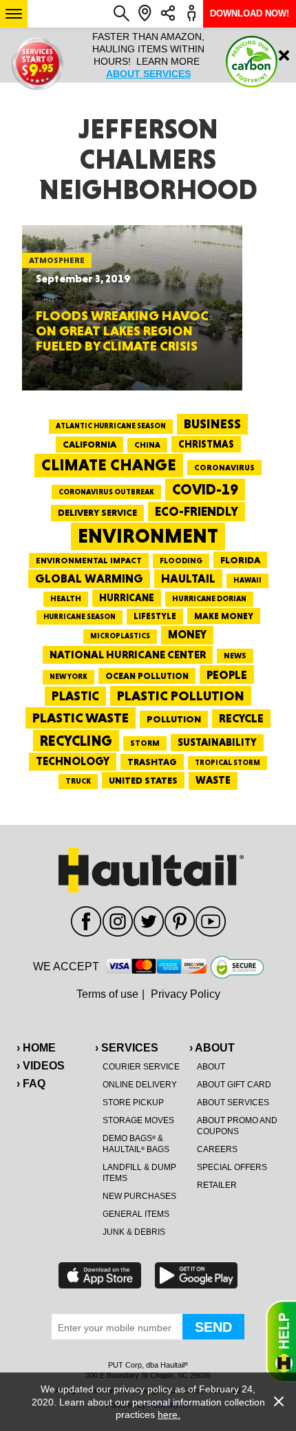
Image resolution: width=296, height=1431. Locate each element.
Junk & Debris (134, 1232)
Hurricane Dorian (209, 598)
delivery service (97, 512)
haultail (188, 578)
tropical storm (227, 762)
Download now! (249, 13)
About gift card (234, 1084)
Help (281, 1341)
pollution (174, 718)
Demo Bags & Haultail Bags (136, 1144)
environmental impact (89, 560)
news (235, 655)
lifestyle (155, 616)
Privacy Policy (185, 994)
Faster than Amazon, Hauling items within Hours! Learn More (148, 55)
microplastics (120, 635)
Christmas (206, 444)
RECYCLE (241, 718)
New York (68, 676)
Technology (72, 761)
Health (65, 598)
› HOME (36, 1048)
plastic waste (80, 717)
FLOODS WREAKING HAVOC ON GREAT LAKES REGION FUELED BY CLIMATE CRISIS (122, 330)
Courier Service (141, 1067)
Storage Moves (138, 1120)
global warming (89, 578)
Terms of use (107, 994)
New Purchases (139, 1196)
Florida (240, 559)
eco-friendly (196, 511)
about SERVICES (148, 73)
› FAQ (31, 1083)
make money (223, 616)
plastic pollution (180, 696)
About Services (233, 1102)
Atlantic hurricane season (111, 425)
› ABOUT (212, 1048)
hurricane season (79, 616)
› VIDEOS (41, 1066)
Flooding (181, 560)
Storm (145, 743)
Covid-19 (205, 489)
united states (143, 780)
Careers (217, 1149)
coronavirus (224, 467)
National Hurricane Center (128, 654)
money (187, 634)
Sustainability (217, 742)
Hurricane (126, 597)
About (211, 1067)
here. (169, 1414)
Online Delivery (140, 1084)
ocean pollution (147, 676)
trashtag (152, 761)
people (227, 674)
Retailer (217, 1185)
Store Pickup (133, 1102)
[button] (14, 14)
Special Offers (232, 1167)
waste (213, 780)
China (147, 445)
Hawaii (247, 580)
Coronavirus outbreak (106, 492)
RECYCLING (76, 740)
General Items (136, 1214)
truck (78, 781)
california (89, 444)
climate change (108, 464)
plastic (75, 696)
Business (212, 424)
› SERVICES (126, 1048)
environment (148, 535)
